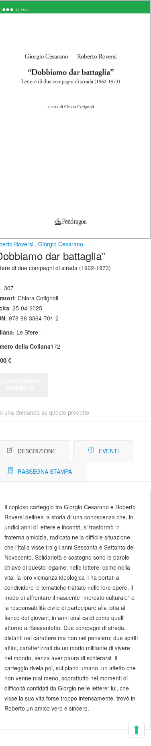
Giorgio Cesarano (60, 244)
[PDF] (115, 451)
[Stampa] (127, 451)
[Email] (139, 451)
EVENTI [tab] (109, 451)
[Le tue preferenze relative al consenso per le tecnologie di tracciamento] (136, 730)
